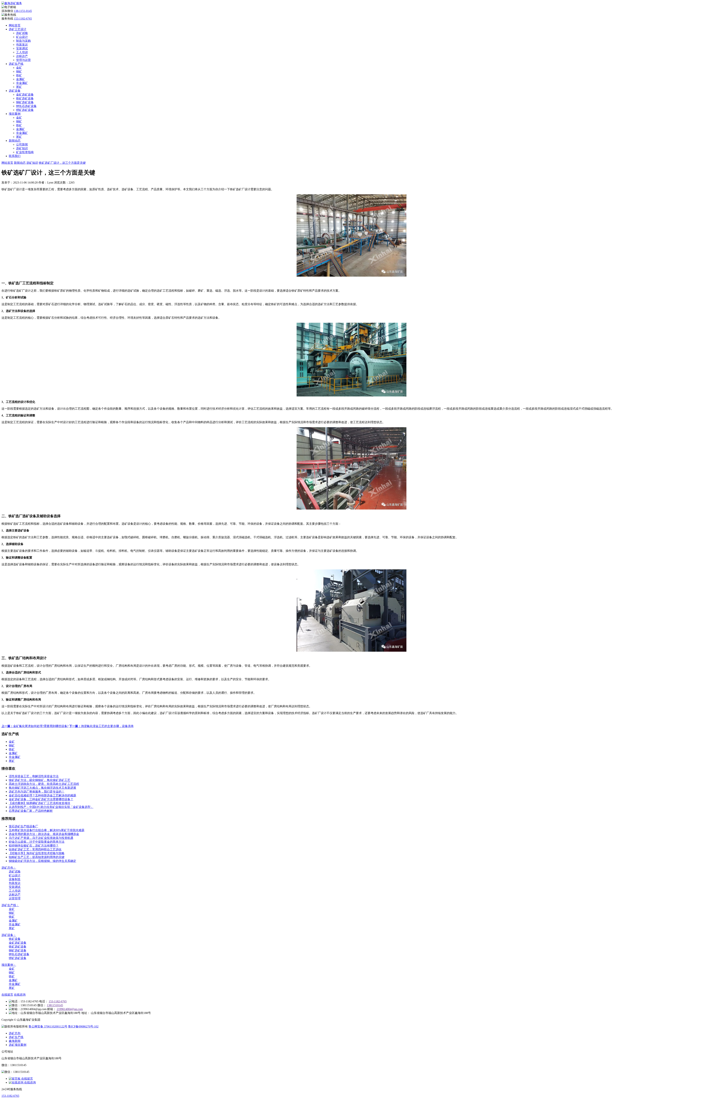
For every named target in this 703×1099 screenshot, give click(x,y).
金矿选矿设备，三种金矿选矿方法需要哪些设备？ (41, 799)
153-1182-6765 (23, 18)
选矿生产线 (16, 63)
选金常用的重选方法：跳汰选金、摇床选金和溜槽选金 (44, 834)
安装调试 (22, 48)
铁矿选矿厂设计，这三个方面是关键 (62, 162)
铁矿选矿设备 (25, 98)
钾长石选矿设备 (26, 106)
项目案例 (15, 113)
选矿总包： (8, 867)
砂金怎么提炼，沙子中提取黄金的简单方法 (36, 841)
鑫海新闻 (15, 1040)
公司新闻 (22, 144)
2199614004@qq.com (70, 1009)
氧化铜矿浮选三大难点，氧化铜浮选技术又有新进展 (42, 787)
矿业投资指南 (25, 152)
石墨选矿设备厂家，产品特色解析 (31, 810)
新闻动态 (15, 140)
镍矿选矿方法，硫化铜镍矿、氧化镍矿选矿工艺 (39, 780)
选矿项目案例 (17, 1044)
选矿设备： (8, 935)
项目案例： (8, 964)
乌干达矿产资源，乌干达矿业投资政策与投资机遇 (41, 837)
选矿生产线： (10, 905)
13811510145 (55, 1005)
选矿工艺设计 (17, 29)
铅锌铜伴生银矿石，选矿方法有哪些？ (34, 845)
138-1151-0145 (23, 10)
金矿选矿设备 (25, 94)
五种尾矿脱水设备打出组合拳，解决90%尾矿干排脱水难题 (46, 830)
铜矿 (19, 71)
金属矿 (20, 79)
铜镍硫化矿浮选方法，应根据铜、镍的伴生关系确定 (42, 860)
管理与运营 (23, 59)
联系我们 (15, 156)
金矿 (19, 67)
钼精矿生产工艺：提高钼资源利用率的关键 (36, 857)
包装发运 (22, 44)
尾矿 (19, 86)
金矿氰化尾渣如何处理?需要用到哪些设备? (34, 726)
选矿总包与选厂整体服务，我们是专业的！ (36, 791)
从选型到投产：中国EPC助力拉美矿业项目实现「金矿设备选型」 (51, 806)
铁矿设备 (15, 938)
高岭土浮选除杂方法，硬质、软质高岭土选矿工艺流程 (44, 783)
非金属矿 (22, 83)
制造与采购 (23, 40)
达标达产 (22, 56)
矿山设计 (22, 36)
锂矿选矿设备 (25, 109)
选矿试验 (22, 33)
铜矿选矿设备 (25, 102)
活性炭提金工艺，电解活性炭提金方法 (34, 776)
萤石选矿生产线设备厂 (23, 826)
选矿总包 (15, 1033)
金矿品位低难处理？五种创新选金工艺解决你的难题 (42, 795)
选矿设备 (15, 90)
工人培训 (22, 52)
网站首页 (15, 25)
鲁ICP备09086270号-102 (83, 1026)
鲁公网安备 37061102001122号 (48, 1026)
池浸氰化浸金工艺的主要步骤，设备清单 (101, 726)
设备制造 (15, 879)
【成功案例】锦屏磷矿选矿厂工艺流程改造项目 (39, 803)
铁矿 (19, 75)
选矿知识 (22, 148)
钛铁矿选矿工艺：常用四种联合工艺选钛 (35, 849)
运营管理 (15, 898)
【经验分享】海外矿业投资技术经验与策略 (36, 853)
